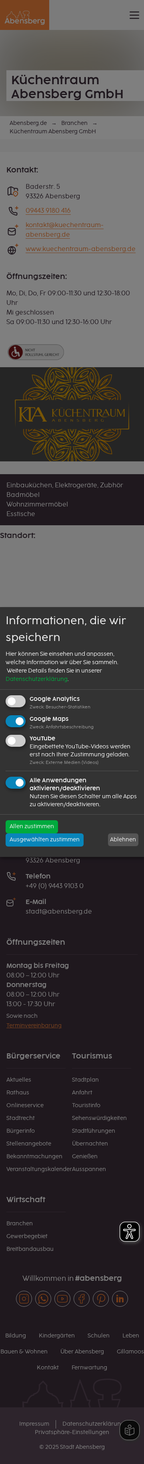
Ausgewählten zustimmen (45, 840)
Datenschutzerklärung (37, 679)
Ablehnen (123, 840)
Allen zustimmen (32, 826)
